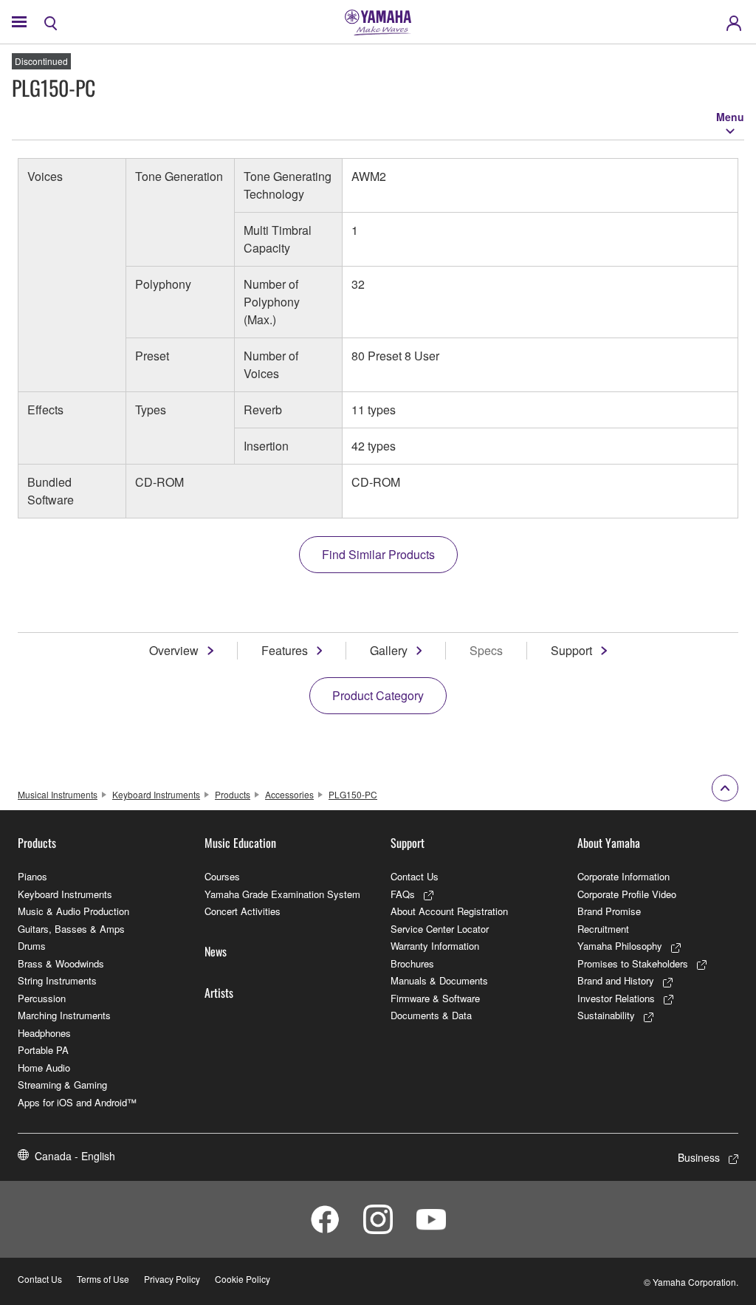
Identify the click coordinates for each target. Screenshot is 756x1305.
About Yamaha (608, 843)
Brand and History (615, 980)
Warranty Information (435, 946)
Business (699, 1157)
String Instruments (57, 980)
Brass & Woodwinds (61, 963)
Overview (174, 650)
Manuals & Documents (439, 980)
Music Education (240, 843)
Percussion (42, 998)
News (216, 951)
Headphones (44, 1033)
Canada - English (75, 1155)
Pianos (32, 876)
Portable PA (43, 1050)
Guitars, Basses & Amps (71, 929)
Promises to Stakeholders (632, 963)
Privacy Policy (172, 1279)
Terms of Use (103, 1279)
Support (571, 650)
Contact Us (415, 876)
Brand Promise (609, 911)
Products (232, 794)
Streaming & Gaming (62, 1085)
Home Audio (44, 1068)
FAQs (403, 894)
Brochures (412, 963)
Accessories (289, 794)
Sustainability (606, 1015)
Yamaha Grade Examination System (282, 894)
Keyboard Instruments (156, 794)
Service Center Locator (440, 929)
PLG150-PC (353, 794)
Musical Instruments (57, 794)
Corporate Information (623, 876)
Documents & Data (431, 1015)
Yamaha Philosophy (619, 946)
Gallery (389, 650)
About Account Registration (449, 911)
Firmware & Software (435, 998)
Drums (32, 946)
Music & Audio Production (73, 911)
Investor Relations (616, 998)
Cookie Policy (242, 1279)
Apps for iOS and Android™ (77, 1102)
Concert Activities (243, 911)
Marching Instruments (64, 1015)
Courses (222, 876)
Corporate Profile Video (626, 894)
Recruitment (603, 929)
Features (284, 650)
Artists (219, 992)
